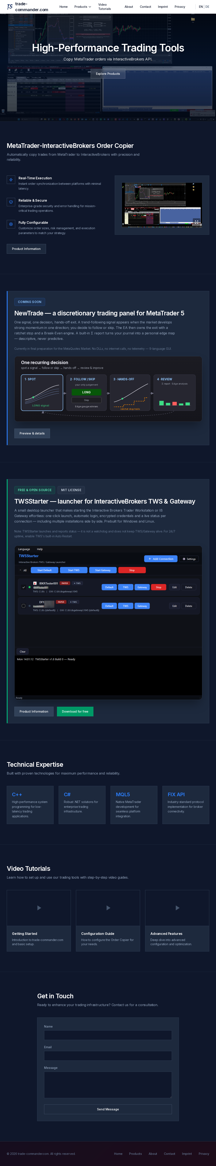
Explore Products (108, 73)
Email (48, 1047)
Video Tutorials (104, 7)
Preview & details (32, 433)
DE (207, 6)
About (129, 6)
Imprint (163, 6)
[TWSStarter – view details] (108, 622)
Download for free (75, 711)
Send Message (108, 1109)
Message (51, 1068)
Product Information (26, 249)
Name (48, 1026)
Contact (145, 6)
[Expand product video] (162, 205)
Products (80, 6)
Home (63, 6)
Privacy (180, 6)
